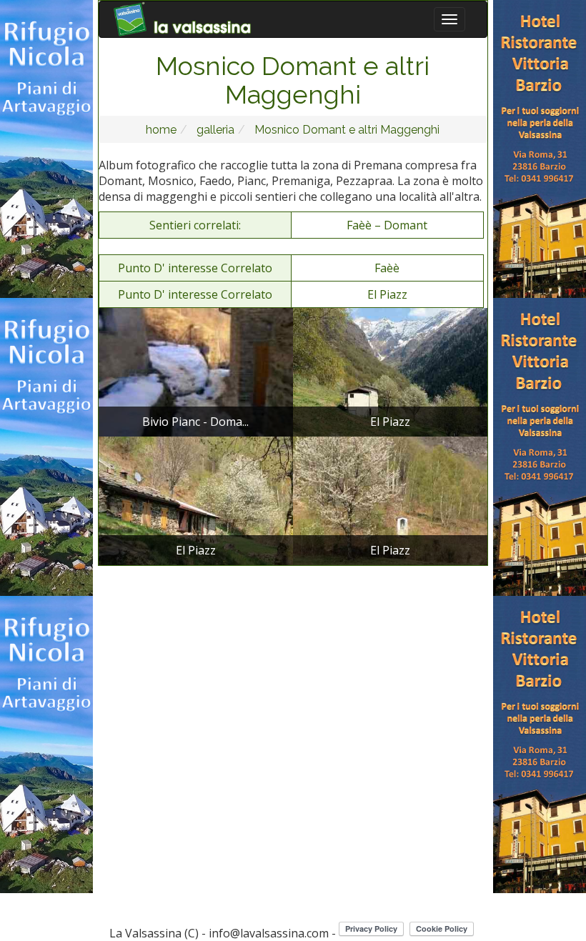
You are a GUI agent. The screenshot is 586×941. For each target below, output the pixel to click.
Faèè (386, 268)
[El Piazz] (390, 371)
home (161, 129)
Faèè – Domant (387, 225)
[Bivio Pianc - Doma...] (196, 371)
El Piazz (387, 294)
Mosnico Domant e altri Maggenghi (346, 129)
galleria (214, 129)
